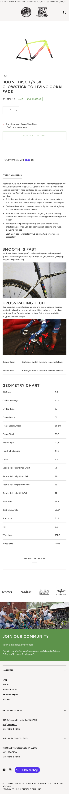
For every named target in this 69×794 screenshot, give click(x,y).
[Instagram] (10, 770)
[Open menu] (7, 12)
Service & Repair (10, 694)
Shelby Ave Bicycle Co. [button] (15, 738)
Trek (5, 76)
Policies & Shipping (30, 789)
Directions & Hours (11, 729)
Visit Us (6, 699)
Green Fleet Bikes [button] (12, 710)
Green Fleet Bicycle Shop (19, 783)
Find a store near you (17, 127)
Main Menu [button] (8, 670)
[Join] (63, 644)
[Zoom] (34, 47)
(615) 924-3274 (10, 752)
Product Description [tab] (12, 175)
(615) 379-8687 (10, 724)
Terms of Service (21, 654)
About (6, 684)
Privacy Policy (11, 789)
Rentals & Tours (10, 689)
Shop (5, 680)
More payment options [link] (13, 154)
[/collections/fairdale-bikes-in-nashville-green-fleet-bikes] (59, 592)
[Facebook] (4, 770)
